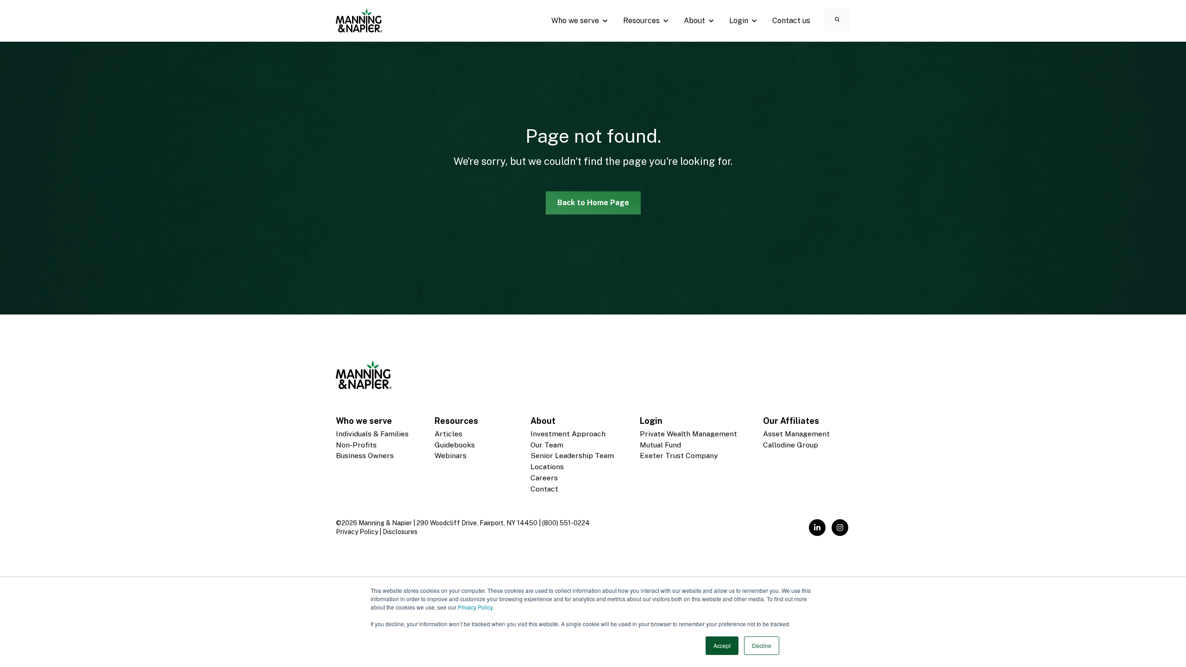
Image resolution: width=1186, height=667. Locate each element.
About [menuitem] (542, 421)
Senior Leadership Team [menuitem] (572, 455)
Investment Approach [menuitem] (568, 433)
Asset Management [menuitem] (796, 433)
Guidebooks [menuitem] (455, 444)
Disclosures (400, 531)
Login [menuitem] (651, 421)
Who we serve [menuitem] (364, 421)
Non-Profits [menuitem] (356, 444)
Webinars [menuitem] (451, 455)
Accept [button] (722, 645)
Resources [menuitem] (456, 421)
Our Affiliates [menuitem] (791, 421)
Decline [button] (761, 645)
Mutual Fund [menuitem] (660, 444)
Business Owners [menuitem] (365, 455)
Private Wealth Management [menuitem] (688, 433)
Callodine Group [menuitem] (790, 444)
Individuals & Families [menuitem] (372, 433)
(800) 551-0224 (566, 523)
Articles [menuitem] (448, 433)
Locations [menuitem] (547, 466)
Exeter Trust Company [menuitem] (679, 455)
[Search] (837, 19)
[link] (359, 20)
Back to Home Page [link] (593, 202)
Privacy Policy (475, 607)
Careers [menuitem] (544, 477)
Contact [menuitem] (544, 489)
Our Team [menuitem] (546, 444)
